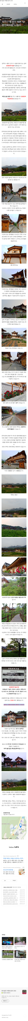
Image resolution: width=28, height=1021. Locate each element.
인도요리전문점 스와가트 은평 (9, 870)
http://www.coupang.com (9, 856)
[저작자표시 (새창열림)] (18, 880)
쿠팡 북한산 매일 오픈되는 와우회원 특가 (13, 858)
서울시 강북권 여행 (7, 887)
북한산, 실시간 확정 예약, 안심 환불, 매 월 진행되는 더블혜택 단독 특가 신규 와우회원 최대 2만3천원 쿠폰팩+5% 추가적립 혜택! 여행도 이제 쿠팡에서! (13, 861)
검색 (21, 3)
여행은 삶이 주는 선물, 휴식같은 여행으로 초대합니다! (10, 997)
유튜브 (15, 4)
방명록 (8, 4)
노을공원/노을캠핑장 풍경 (9, 898)
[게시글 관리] (9, 880)
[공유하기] (7, 880)
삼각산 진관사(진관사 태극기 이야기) (14, 704)
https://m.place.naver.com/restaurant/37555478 (12, 867)
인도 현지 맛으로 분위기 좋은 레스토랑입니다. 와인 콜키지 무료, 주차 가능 (9, 872)
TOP (25, 1016)
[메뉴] (25, 3)
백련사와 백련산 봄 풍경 (9, 901)
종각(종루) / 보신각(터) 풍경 (10, 892)
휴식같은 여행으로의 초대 (9, 991)
